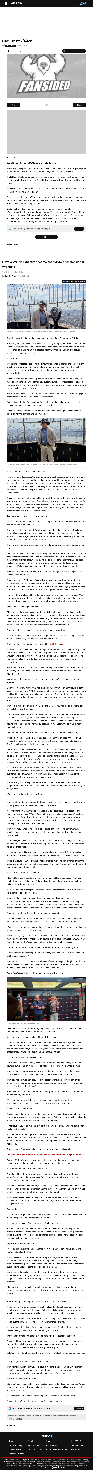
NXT (16, 1425)
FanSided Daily (15, 1445)
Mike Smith (10, 46)
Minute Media (14, 1460)
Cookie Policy (15, 1449)
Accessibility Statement (56, 1449)
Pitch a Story (33, 1445)
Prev (14, 105)
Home (9, 245)
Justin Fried (11, 276)
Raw (16, 245)
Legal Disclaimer (35, 1449)
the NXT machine (57, 644)
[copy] (20, 50)
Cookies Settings (16, 1454)
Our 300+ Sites (77, 1441)
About (11, 1441)
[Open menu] (6, 3)
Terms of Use (77, 1445)
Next (79, 105)
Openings (32, 1441)
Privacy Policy (52, 1445)
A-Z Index (75, 1449)
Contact (49, 1441)
